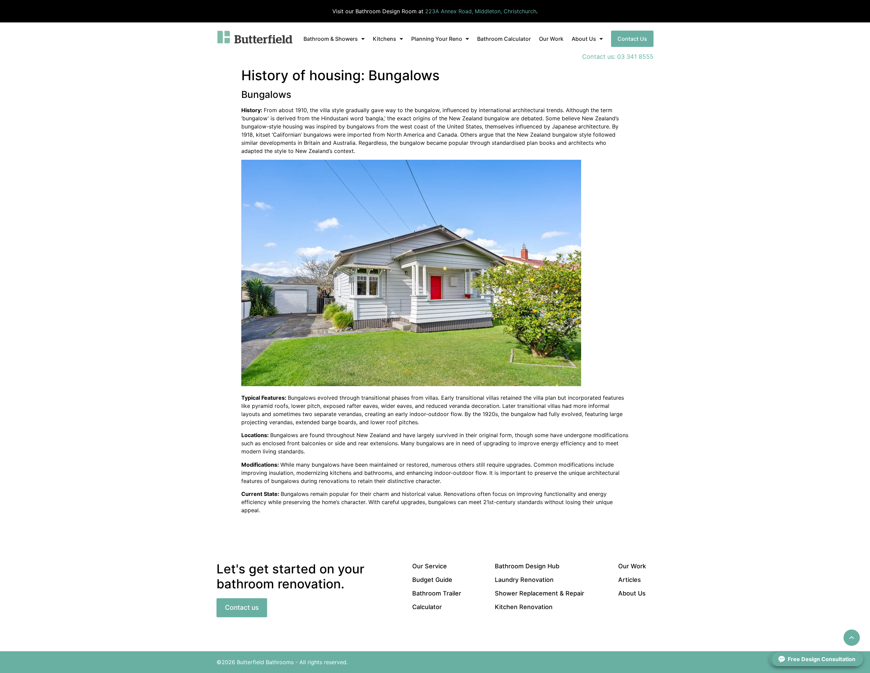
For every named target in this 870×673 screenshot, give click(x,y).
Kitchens (384, 38)
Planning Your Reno (436, 38)
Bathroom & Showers (330, 38)
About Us (584, 38)
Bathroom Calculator (504, 38)
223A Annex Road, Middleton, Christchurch (480, 11)
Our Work (551, 38)
